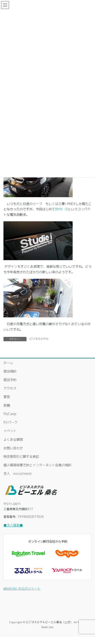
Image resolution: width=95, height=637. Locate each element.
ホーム (8, 363)
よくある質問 (13, 439)
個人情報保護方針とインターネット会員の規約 (37, 465)
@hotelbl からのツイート (22, 588)
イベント (9, 431)
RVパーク (10, 422)
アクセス (9, 388)
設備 (6, 405)
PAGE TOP (88, 613)
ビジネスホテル (39, 339)
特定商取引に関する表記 (21, 456)
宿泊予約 (9, 380)
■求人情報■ (13, 525)
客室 (6, 397)
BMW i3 (61, 209)
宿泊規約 (9, 371)
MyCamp (9, 414)
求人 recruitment (17, 473)
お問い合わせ (13, 448)
